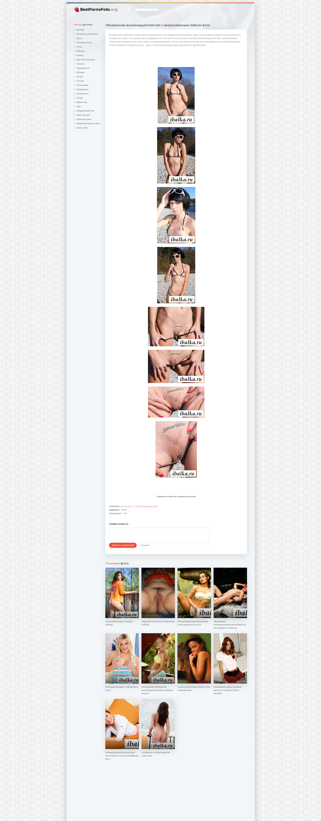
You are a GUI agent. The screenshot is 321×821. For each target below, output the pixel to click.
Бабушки (80, 51)
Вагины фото (82, 94)
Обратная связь (83, 119)
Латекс (79, 98)
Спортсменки (82, 85)
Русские (80, 81)
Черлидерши (82, 89)
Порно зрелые (83, 115)
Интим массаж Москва (87, 34)
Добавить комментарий (123, 545)
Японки (79, 76)
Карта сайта (82, 128)
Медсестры (81, 102)
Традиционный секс (85, 111)
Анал (78, 106)
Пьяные (79, 55)
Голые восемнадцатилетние (146, 506)
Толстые (80, 64)
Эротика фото (126, 506)
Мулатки (80, 72)
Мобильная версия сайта (88, 123)
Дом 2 (79, 38)
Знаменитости (83, 68)
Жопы (79, 47)
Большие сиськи (84, 42)
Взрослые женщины (85, 59)
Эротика (80, 30)
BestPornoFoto (99, 9)
